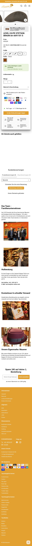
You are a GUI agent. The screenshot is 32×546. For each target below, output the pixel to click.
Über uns (3, 433)
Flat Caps (3, 481)
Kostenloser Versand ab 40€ (8, 452)
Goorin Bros (4, 528)
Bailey (3, 523)
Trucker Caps (4, 490)
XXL (11, 54)
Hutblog (3, 429)
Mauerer (3, 532)
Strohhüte (3, 514)
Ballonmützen (5, 500)
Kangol (3, 530)
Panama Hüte (4, 486)
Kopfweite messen (6, 424)
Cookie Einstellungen (6, 398)
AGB (2, 408)
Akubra (3, 521)
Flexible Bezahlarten (6, 456)
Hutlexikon (4, 426)
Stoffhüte (3, 511)
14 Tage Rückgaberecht (7, 454)
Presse (3, 417)
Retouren (3, 396)
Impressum (4, 410)
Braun (5, 60)
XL (20, 53)
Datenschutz (4, 412)
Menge (5, 79)
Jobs (2, 415)
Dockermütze (4, 477)
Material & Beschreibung (10, 87)
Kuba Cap (3, 483)
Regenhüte (4, 507)
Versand (3, 394)
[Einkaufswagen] (25, 5)
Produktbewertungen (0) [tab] (9, 175)
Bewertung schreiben (16, 188)
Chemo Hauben (5, 502)
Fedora (3, 479)
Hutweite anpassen (6, 431)
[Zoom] (25, 20)
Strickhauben (4, 488)
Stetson (3, 535)
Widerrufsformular (6, 401)
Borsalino (3, 525)
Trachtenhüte (4, 493)
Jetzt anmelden (24, 377)
